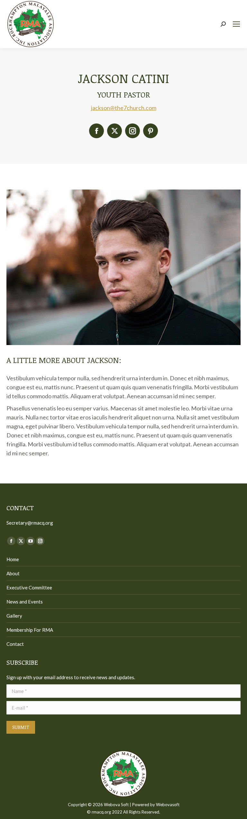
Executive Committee (29, 587)
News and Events (24, 601)
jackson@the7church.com (123, 107)
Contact (15, 644)
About (13, 573)
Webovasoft (167, 804)
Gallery (14, 616)
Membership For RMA (29, 630)
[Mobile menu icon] (236, 24)
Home (12, 559)
